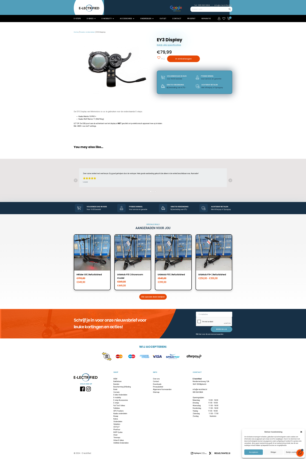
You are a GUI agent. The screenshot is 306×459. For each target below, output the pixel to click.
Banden (116, 384)
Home (76, 32)
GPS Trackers (118, 411)
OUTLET (116, 427)
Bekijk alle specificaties (169, 44)
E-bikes (90, 18)
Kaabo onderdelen (87, 32)
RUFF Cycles (118, 432)
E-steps (77, 18)
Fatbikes (116, 408)
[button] (301, 432)
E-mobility (107, 18)
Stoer (115, 435)
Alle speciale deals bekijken (153, 297)
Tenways (116, 437)
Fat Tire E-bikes (119, 405)
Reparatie (206, 18)
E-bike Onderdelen (120, 395)
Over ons (156, 379)
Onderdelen (145, 18)
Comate (116, 392)
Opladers (116, 424)
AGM (115, 379)
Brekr (115, 389)
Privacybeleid (158, 387)
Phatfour (116, 429)
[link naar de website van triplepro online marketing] (200, 454)
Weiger (273, 452)
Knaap (115, 416)
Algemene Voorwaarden (162, 389)
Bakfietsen (117, 381)
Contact (176, 18)
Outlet (163, 18)
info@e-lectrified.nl (223, 5)
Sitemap (156, 392)
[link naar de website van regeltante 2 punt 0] (220, 454)
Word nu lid (221, 329)
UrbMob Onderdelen (121, 443)
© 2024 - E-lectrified (82, 453)
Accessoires (126, 18)
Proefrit (191, 18)
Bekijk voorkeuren (293, 452)
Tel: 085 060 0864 (202, 5)
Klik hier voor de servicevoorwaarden (209, 334)
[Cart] (229, 18)
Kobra (115, 419)
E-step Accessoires (120, 400)
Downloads (157, 384)
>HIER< (79, 126)
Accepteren (253, 452)
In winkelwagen (183, 58)
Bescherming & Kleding (122, 387)
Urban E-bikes (118, 440)
